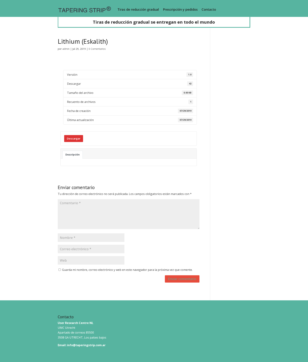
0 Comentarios (97, 48)
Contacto (209, 9)
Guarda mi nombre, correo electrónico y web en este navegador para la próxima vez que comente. (127, 270)
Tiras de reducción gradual (138, 9)
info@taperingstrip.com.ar (86, 345)
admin (66, 48)
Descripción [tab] (72, 154)
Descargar (73, 138)
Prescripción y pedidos (180, 9)
